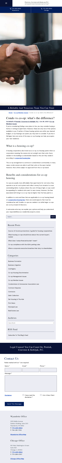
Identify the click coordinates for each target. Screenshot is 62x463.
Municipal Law (13, 307)
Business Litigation (14, 265)
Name (7, 366)
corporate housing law (22, 158)
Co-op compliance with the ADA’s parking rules (24, 244)
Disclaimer (8, 395)
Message (8, 373)
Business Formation (14, 261)
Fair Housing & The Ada (16, 299)
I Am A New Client (48, 395)
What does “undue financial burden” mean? (22, 241)
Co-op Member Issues (15, 280)
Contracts (11, 292)
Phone (42, 366)
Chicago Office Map (17, 459)
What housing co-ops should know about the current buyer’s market (28, 236)
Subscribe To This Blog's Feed (18, 335)
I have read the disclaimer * (30, 396)
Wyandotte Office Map (18, 434)
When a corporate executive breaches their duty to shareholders (30, 248)
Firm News (11, 303)
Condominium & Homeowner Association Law (23, 284)
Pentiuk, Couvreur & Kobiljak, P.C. (27, 121)
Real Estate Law (13, 311)
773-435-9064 (16, 8)
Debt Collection (13, 295)
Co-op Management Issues (17, 276)
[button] (6, 3)
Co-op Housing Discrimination (18, 273)
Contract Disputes (14, 288)
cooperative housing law (16, 200)
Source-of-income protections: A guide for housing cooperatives (30, 231)
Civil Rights (12, 269)
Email (24, 366)
